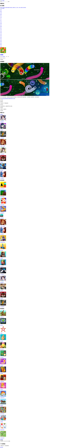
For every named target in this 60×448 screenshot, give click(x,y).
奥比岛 (5, 7)
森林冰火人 (14, 7)
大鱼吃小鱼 (22, 7)
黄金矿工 (11, 7)
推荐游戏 (6, 98)
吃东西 (9, 98)
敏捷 (10, 98)
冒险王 (1, 7)
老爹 (3, 7)
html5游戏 (13, 98)
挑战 (11, 98)
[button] (1, 447)
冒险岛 (25, 7)
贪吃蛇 (1, 54)
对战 (4, 98)
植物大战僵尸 (8, 7)
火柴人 (17, 7)
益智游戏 (3, 56)
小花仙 (19, 7)
